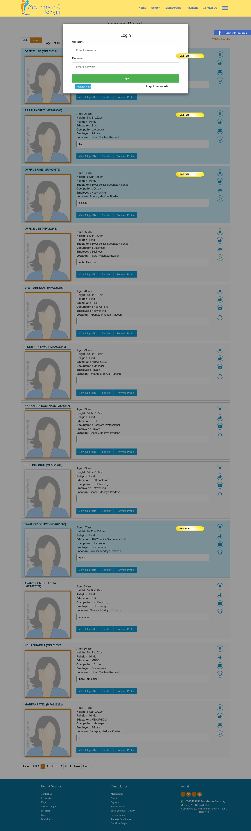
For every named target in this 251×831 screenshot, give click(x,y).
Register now (83, 86)
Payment (192, 7)
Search (155, 7)
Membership (173, 7)
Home (142, 7)
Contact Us (210, 7)
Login (125, 78)
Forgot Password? (157, 86)
